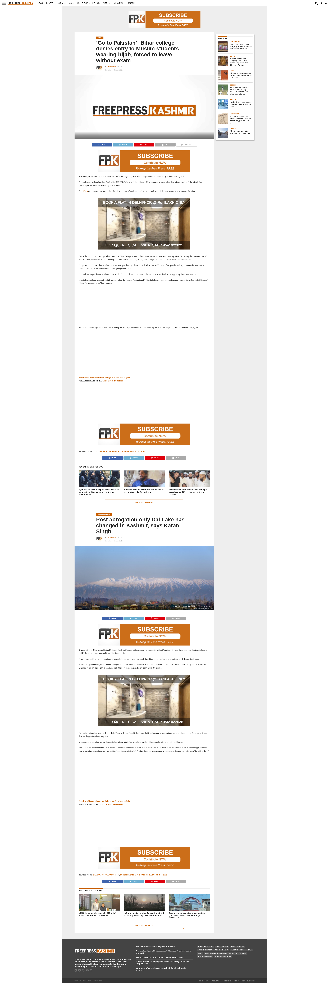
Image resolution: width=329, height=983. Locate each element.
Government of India (237, 953)
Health (250, 950)
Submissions (226, 981)
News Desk (112, 66)
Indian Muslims (131, 451)
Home (201, 981)
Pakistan (234, 950)
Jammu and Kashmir (139, 875)
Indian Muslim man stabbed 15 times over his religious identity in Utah (143, 490)
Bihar (114, 451)
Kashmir (225, 947)
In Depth (50, 3)
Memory (96, 3)
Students (143, 451)
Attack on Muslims (102, 451)
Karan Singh (155, 875)
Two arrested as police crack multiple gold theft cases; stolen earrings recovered (187, 915)
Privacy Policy (239, 981)
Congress (124, 875)
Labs (70, 3)
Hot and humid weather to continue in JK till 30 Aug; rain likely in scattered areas (144, 914)
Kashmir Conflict (205, 950)
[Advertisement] (144, 305)
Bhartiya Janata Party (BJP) (106, 875)
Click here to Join (122, 377)
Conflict (240, 947)
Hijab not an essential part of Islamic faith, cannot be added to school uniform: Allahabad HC (99, 492)
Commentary (82, 3)
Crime (200, 953)
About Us (118, 3)
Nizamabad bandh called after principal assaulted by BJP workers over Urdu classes (188, 492)
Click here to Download (112, 380)
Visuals (61, 3)
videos (85, 191)
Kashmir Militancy (221, 950)
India (233, 947)
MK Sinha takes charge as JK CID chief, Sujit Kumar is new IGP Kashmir (97, 914)
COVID (242, 950)
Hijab (120, 451)
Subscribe (131, 3)
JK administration (205, 956)
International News (223, 956)
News (40, 3)
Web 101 (107, 3)
